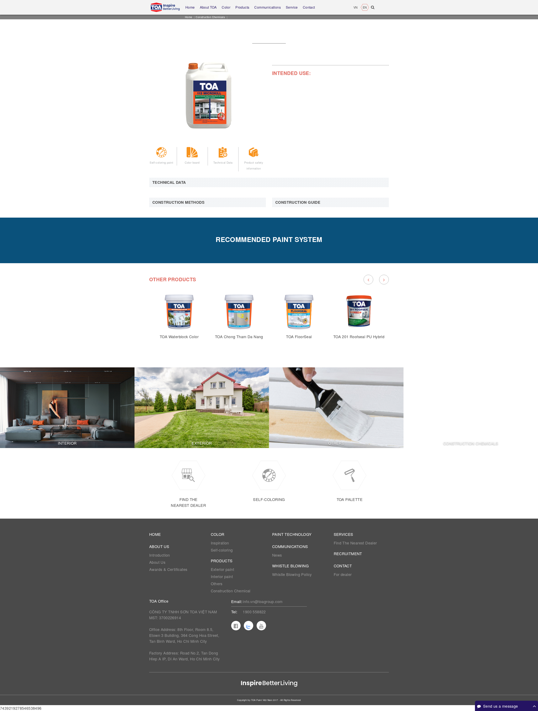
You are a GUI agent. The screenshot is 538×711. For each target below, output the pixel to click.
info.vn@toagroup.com (262, 601)
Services (343, 534)
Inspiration (220, 542)
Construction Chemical (231, 590)
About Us (157, 562)
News (277, 555)
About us (159, 546)
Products (222, 560)
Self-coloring (222, 550)
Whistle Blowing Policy (292, 574)
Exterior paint (222, 569)
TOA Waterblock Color (179, 336)
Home (188, 17)
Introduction (159, 555)
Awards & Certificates (168, 569)
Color (217, 534)
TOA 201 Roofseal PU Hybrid (358, 336)
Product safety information (253, 165)
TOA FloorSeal (299, 336)
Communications (290, 546)
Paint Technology (291, 534)
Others (217, 583)
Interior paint (222, 576)
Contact (343, 565)
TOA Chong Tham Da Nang (239, 336)
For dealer (343, 574)
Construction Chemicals (210, 17)
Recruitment (348, 553)
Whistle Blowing (290, 565)
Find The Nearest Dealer (355, 542)
